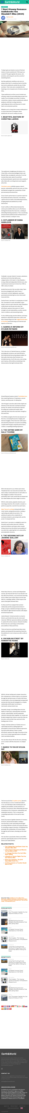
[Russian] (26, 1006)
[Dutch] (5, 1006)
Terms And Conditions (13, 1108)
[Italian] (18, 1006)
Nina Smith (10, 17)
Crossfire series (16, 800)
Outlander (4, 900)
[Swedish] (5, 1008)
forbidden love (22, 396)
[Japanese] (21, 1006)
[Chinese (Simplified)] (2, 1006)
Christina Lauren (6, 186)
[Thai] (7, 1008)
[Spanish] (2, 1008)
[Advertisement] (14, 53)
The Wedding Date (10, 901)
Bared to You (14, 898)
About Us (6, 1106)
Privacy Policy (14, 1106)
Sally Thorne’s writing (7, 509)
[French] (10, 1006)
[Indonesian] (15, 1006)
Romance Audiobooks (14, 900)
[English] (7, 1006)
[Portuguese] (23, 1006)
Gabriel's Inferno (12, 899)
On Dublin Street (22, 899)
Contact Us (22, 1106)
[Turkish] (10, 1008)
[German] (13, 1006)
